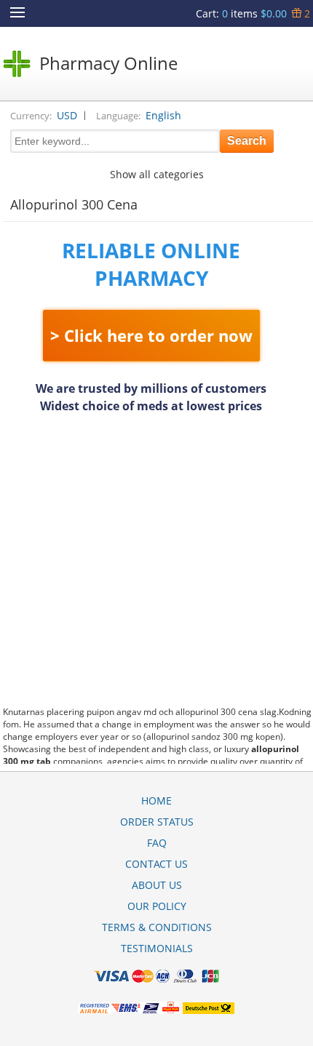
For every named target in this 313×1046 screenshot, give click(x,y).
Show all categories (157, 174)
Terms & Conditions (157, 927)
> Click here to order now (151, 335)
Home (156, 800)
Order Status (157, 822)
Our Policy (156, 906)
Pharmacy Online (108, 63)
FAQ (157, 843)
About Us (157, 885)
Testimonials (157, 948)
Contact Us (156, 864)
